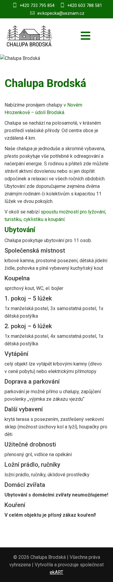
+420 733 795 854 (37, 5)
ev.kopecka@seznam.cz (60, 13)
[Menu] (85, 36)
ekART (56, 572)
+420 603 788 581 (84, 5)
